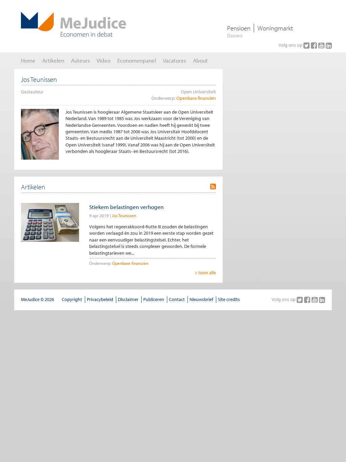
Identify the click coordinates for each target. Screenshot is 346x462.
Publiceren (153, 299)
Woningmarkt (275, 28)
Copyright (72, 299)
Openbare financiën (196, 98)
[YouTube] (322, 45)
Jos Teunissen (124, 215)
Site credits (229, 299)
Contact (177, 299)
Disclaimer (128, 299)
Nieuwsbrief (201, 299)
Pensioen (238, 28)
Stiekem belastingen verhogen (126, 206)
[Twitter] (307, 45)
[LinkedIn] (329, 45)
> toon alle (205, 273)
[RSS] (213, 186)
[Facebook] (314, 45)
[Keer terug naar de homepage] (73, 24)
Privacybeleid (100, 299)
